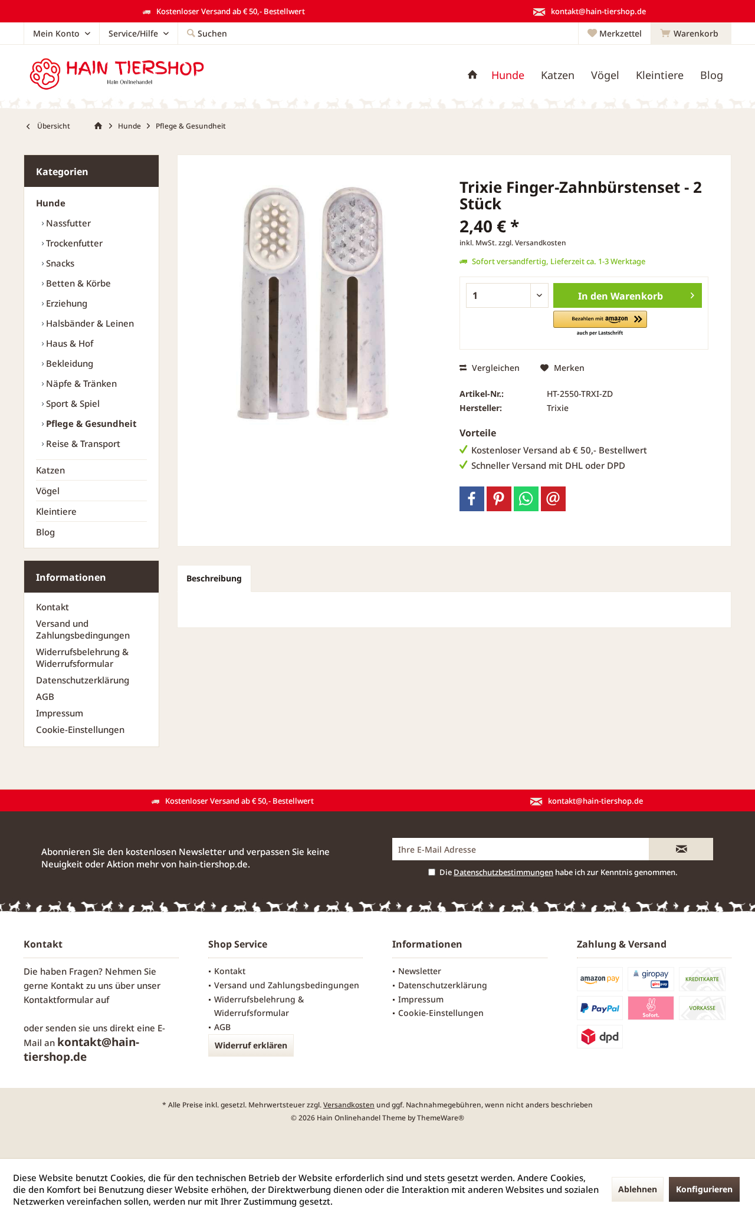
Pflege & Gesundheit (90, 423)
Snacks (59, 263)
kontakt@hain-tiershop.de (81, 1049)
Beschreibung (214, 578)
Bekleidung (68, 363)
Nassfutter (67, 223)
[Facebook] (471, 498)
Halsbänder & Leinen (89, 323)
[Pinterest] (499, 498)
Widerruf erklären (251, 1045)
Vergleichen (495, 367)
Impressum (59, 713)
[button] (600, 324)
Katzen (50, 470)
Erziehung (65, 303)
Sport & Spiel (72, 403)
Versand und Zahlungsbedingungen (83, 629)
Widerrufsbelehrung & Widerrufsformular (82, 657)
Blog (45, 532)
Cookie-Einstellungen (80, 729)
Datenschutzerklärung (82, 680)
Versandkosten (349, 1105)
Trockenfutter (73, 243)
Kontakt (52, 607)
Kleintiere (56, 511)
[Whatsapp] (526, 498)
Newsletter (419, 970)
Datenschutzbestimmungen (503, 872)
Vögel (48, 490)
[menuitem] (691, 33)
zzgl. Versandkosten (532, 243)
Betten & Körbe (77, 283)
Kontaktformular (58, 999)
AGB (45, 696)
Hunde (50, 203)
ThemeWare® (440, 1118)
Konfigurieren (704, 1189)
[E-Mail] (553, 498)
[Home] (472, 75)
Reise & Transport (82, 443)
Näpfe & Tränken (80, 383)
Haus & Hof (68, 343)
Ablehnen (637, 1189)
